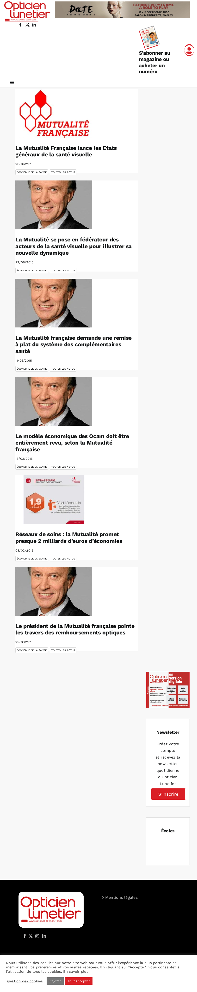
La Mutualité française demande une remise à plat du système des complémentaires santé (73, 344)
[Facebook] (25, 936)
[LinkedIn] (44, 936)
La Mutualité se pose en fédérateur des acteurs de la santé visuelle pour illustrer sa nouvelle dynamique (73, 246)
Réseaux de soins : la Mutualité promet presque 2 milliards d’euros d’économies (68, 537)
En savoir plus (75, 971)
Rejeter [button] (55, 981)
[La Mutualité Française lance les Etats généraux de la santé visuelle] (53, 113)
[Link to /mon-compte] (189, 50)
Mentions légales (121, 897)
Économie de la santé (32, 172)
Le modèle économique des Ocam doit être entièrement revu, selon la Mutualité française (72, 443)
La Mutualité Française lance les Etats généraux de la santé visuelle (66, 151)
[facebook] (20, 25)
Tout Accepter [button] (79, 981)
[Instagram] (36, 936)
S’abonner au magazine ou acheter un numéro (154, 62)
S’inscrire (168, 794)
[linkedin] (34, 25)
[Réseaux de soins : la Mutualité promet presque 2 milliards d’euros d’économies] (53, 499)
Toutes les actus (63, 172)
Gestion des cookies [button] (25, 981)
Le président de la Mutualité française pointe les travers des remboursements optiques (74, 629)
